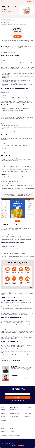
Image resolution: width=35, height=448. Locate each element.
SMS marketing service (4, 413)
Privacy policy (12, 434)
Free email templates (4, 435)
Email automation (4, 24)
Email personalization (28, 417)
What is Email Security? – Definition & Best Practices (11, 360)
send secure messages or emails (16, 141)
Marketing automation (23, 24)
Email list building (27, 412)
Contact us (11, 428)
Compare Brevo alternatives (14, 416)
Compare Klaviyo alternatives (14, 417)
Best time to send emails (28, 416)
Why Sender (12, 427)
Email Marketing (4, 15)
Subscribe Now (17, 397)
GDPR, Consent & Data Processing (15, 435)
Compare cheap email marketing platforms (16, 410)
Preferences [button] (10, 443)
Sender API (2, 434)
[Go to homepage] (2, 1)
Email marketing (16, 24)
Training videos (3, 427)
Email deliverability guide (28, 413)
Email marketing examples (28, 410)
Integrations (2, 432)
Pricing (2, 421)
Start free (29, 1)
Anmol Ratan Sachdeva (14, 375)
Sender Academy (3, 425)
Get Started (17, 220)
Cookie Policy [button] (24, 442)
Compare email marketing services (15, 409)
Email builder (10, 24)
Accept (21, 445)
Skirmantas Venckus (14, 366)
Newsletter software (3, 420)
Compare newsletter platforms (14, 412)
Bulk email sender (3, 417)
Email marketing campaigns (28, 409)
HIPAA (2, 46)
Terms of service (12, 431)
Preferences (13, 445)
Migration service (3, 431)
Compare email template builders (14, 413)
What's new (2, 428)
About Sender (12, 425)
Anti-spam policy (12, 432)
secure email (7, 227)
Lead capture (3, 416)
